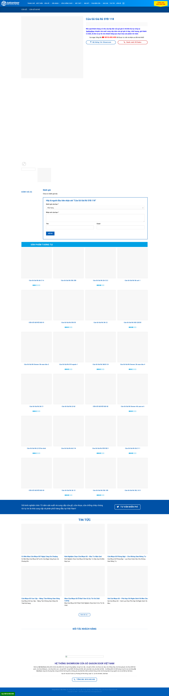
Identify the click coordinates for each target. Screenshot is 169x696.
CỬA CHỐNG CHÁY (66, 3)
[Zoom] (24, 164)
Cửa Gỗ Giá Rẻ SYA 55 (68, 322)
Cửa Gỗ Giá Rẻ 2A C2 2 (100, 280)
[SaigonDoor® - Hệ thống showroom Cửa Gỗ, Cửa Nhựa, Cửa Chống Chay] (13, 3)
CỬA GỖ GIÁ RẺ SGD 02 (100, 406)
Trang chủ (31, 3)
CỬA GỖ (46, 3)
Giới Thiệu (39, 3)
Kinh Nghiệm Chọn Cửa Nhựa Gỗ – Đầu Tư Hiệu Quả (83, 556)
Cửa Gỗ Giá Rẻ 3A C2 (100, 322)
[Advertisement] (84, 682)
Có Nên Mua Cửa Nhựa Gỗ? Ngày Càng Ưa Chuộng (39, 556)
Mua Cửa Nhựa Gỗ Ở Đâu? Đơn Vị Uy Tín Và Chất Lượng (82, 600)
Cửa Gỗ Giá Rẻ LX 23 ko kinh (36, 448)
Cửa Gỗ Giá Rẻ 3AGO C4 (100, 364)
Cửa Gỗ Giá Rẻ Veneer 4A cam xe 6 (132, 406)
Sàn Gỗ (86, 3)
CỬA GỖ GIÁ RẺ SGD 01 (36, 322)
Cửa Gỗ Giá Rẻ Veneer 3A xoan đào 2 (36, 364)
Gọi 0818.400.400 (7, 694)
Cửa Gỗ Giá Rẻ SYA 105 (100, 490)
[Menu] (123, 3)
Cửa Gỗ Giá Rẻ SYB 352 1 (100, 448)
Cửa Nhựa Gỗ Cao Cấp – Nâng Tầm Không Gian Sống (40, 598)
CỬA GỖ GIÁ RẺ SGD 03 (36, 490)
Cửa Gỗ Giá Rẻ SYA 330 (68, 280)
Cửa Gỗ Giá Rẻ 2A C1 (36, 406)
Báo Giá (105, 3)
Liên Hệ (118, 3)
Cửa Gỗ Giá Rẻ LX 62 (68, 406)
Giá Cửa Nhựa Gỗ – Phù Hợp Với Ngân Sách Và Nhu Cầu (127, 598)
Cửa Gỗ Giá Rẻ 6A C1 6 (36, 280)
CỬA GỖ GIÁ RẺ (34, 9)
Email (98, 224)
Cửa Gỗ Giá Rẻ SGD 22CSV (132, 322)
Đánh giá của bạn (52, 204)
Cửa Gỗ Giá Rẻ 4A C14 (68, 448)
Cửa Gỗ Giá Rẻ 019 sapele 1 (68, 364)
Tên (47, 224)
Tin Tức (112, 3)
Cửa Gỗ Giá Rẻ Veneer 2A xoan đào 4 (132, 364)
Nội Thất (78, 3)
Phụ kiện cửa (95, 3)
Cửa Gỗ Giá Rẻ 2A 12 (68, 490)
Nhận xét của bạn (52, 212)
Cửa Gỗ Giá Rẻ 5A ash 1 (132, 280)
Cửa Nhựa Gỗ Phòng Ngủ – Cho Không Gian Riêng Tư (126, 556)
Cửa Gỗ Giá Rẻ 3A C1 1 (132, 448)
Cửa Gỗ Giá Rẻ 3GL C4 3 (132, 490)
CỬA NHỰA (55, 3)
